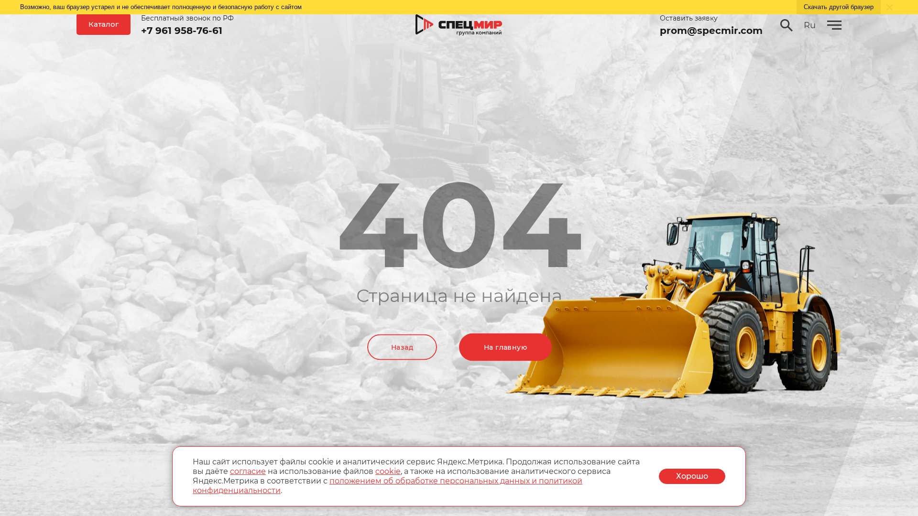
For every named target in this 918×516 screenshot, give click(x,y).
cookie (388, 471)
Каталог (103, 24)
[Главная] (459, 25)
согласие (248, 471)
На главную (505, 347)
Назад (402, 347)
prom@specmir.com (711, 30)
